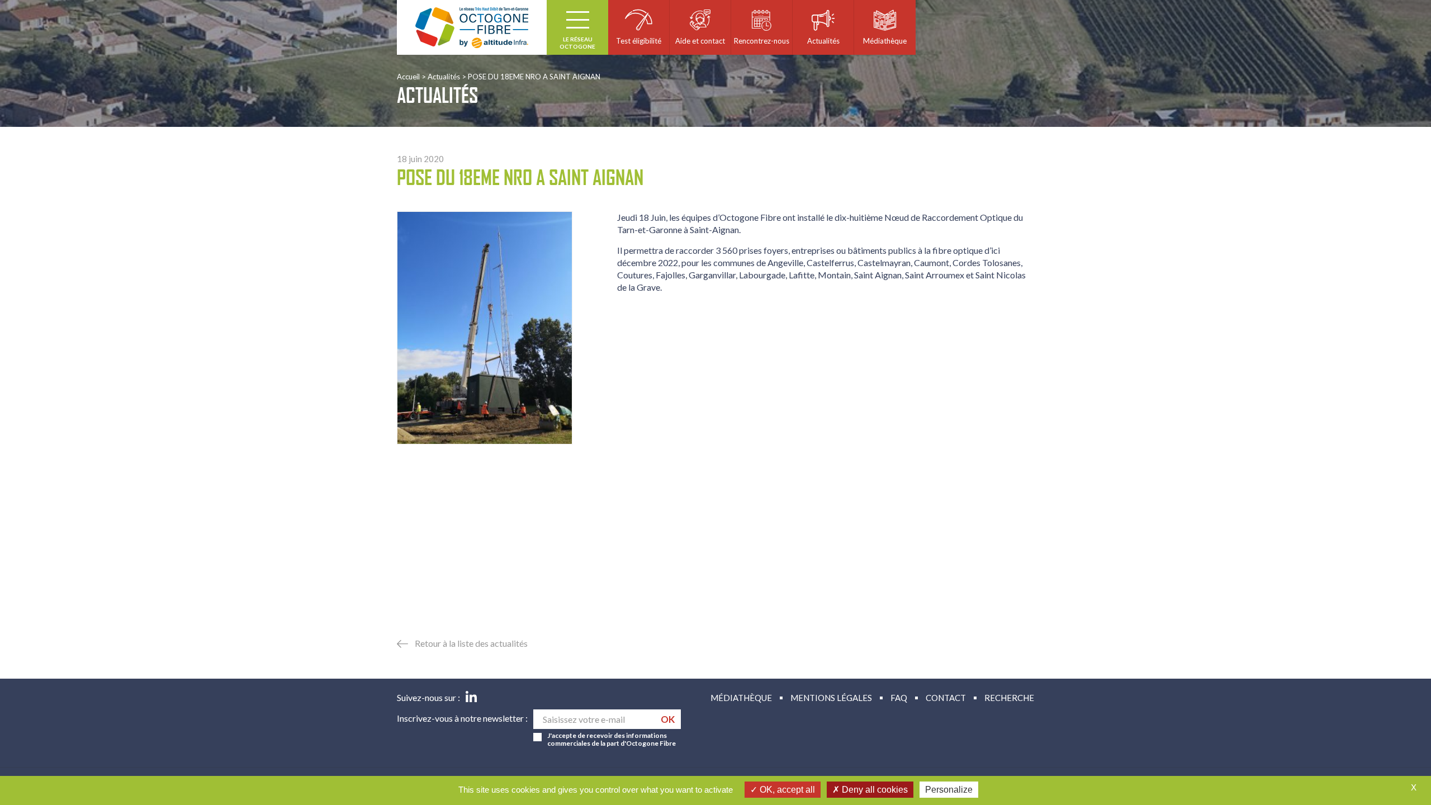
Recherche (1009, 698)
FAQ (898, 698)
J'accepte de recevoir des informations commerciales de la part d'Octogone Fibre (611, 739)
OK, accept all (786, 789)
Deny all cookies (874, 789)
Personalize (949, 789)
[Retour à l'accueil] (472, 27)
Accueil (408, 76)
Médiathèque (741, 698)
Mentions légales (831, 698)
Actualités (444, 76)
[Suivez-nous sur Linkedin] (471, 698)
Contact (946, 698)
